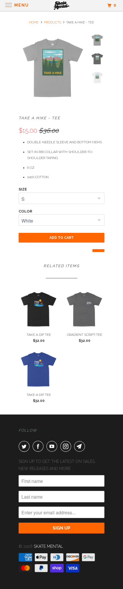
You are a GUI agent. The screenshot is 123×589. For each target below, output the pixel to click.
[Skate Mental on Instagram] (67, 446)
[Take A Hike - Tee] (53, 67)
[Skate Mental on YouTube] (52, 446)
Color (25, 211)
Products (52, 22)
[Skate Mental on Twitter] (25, 446)
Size (23, 189)
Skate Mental (48, 546)
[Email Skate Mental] (80, 446)
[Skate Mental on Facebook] (39, 446)
